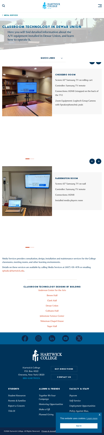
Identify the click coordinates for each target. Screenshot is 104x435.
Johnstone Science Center (52, 316)
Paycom (73, 395)
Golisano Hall (52, 310)
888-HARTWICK (31, 378)
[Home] (47, 356)
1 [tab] (27, 158)
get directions (64, 369)
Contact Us (64, 377)
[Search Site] (3, 5)
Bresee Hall (52, 295)
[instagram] (38, 338)
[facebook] (25, 338)
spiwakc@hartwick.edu (13, 270)
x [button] (99, 414)
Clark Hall (52, 300)
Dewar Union (52, 305)
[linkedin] (52, 338)
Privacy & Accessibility (50, 431)
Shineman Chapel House (52, 321)
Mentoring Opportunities (51, 404)
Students (13, 388)
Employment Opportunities (82, 405)
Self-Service (75, 400)
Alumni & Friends (49, 388)
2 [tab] (32, 158)
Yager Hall (52, 326)
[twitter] (79, 338)
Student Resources (17, 395)
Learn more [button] (92, 418)
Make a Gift (44, 409)
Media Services (11, 15)
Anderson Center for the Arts (52, 290)
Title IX (11, 411)
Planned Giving (46, 414)
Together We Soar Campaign (47, 397)
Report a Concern (16, 405)
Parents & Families (17, 400)
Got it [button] (78, 426)
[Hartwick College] (51, 5)
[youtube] (65, 338)
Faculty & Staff (79, 388)
